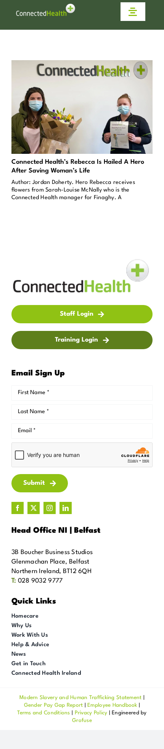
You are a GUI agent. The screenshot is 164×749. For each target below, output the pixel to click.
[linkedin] (65, 508)
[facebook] (17, 508)
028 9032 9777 (40, 581)
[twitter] (33, 508)
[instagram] (49, 508)
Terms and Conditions (43, 712)
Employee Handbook (112, 705)
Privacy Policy (91, 712)
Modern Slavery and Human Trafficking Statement (80, 697)
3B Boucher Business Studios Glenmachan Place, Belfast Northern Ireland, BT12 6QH (52, 562)
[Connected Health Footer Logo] (82, 260)
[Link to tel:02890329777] (100, 12)
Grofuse (82, 720)
